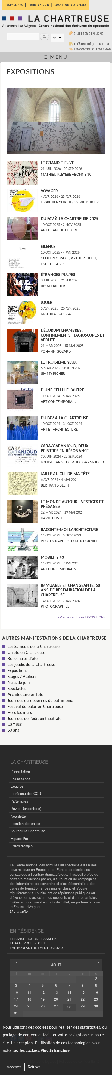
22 (83, 999)
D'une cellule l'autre (62, 390)
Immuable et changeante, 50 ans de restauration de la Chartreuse (70, 590)
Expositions (17, 671)
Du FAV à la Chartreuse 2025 (69, 219)
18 (29, 999)
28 (69, 1006)
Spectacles (17, 689)
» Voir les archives (81, 617)
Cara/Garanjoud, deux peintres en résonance (65, 448)
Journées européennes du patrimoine (40, 701)
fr (54, 37)
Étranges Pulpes (58, 275)
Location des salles (25, 823)
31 (16, 1012)
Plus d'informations (56, 1051)
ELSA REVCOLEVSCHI (27, 943)
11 (29, 992)
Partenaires (19, 801)
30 (96, 1006)
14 (69, 992)
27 (56, 1006)
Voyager (49, 191)
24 (16, 1006)
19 (43, 999)
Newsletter (19, 816)
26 (43, 1006)
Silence (48, 247)
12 (43, 992)
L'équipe (17, 786)
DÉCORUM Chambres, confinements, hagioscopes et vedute (72, 335)
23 (96, 999)
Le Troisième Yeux (59, 362)
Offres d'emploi (22, 845)
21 (69, 999)
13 (56, 992)
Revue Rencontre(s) (26, 808)
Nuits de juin (19, 683)
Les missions (20, 778)
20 (56, 999)
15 (83, 992)
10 (16, 992)
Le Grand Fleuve (57, 163)
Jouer (46, 303)
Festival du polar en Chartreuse (35, 707)
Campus (15, 724)
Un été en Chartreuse (26, 653)
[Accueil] (56, 21)
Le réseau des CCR (26, 793)
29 (83, 1006)
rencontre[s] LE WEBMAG (92, 49)
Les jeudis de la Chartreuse (31, 665)
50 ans (13, 730)
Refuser (34, 1067)
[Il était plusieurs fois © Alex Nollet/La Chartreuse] (56, 153)
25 (29, 1006)
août (56, 965)
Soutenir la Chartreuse (28, 830)
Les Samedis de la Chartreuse (34, 647)
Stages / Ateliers (22, 677)
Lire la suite (19, 911)
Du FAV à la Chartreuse (64, 418)
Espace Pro (19, 838)
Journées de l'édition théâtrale (34, 719)
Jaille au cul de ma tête (65, 474)
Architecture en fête (25, 695)
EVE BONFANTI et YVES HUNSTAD (36, 947)
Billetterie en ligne (88, 33)
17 (16, 999)
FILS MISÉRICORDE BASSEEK (33, 938)
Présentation (20, 771)
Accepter (14, 1067)
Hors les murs (20, 713)
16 (96, 992)
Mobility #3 (52, 557)
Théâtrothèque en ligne (92, 44)
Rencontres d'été (23, 659)
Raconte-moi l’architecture (69, 530)
